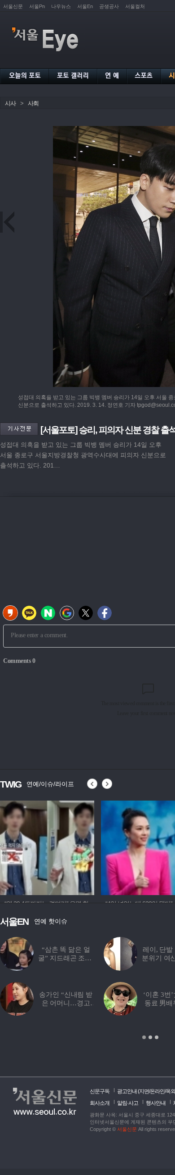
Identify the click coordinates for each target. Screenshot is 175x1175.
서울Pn (37, 6)
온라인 (157, 1091)
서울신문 (13, 6)
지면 (144, 1091)
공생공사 (109, 6)
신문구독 (99, 1091)
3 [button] (156, 1037)
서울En (85, 6)
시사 (10, 103)
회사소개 (99, 1103)
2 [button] (150, 1037)
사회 (33, 103)
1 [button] (144, 1037)
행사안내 (156, 1103)
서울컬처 (135, 6)
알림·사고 (127, 1103)
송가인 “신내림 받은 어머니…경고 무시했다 (65, 1003)
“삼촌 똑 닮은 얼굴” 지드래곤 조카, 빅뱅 (65, 958)
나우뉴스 (61, 6)
